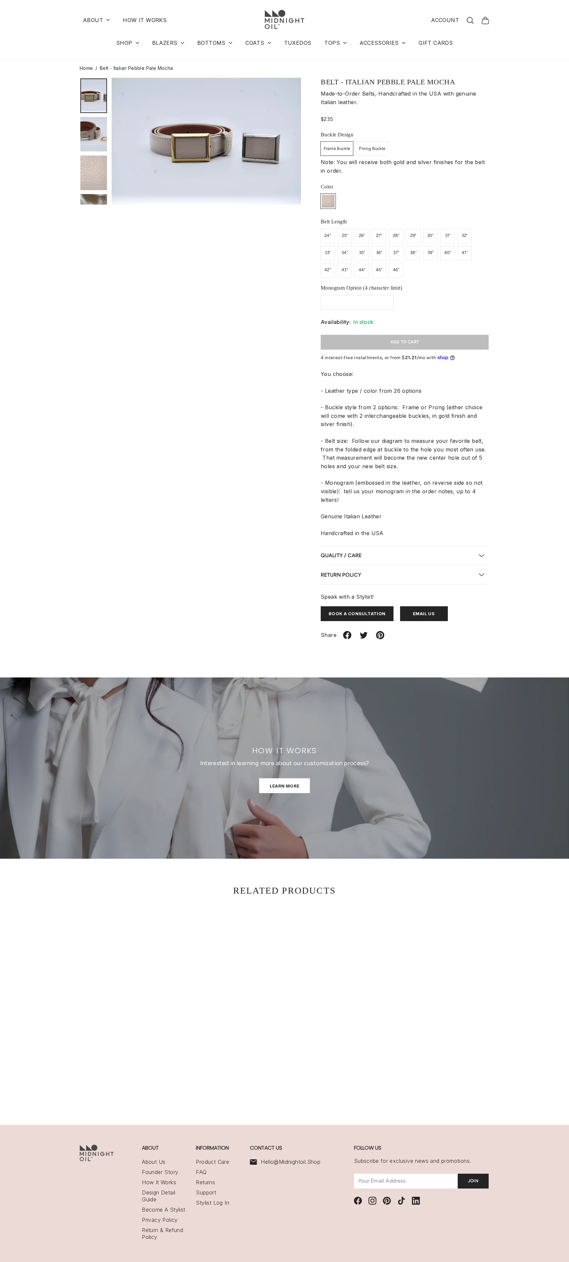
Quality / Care (341, 555)
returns (205, 1182)
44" (362, 269)
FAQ (201, 1172)
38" (413, 252)
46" (396, 269)
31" (447, 235)
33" (328, 252)
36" (379, 252)
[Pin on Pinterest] (380, 638)
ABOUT (94, 20)
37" (396, 252)
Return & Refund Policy (162, 1233)
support (206, 1192)
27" (379, 235)
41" (465, 252)
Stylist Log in (212, 1202)
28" (396, 235)
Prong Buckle (372, 148)
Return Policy (341, 575)
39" (430, 252)
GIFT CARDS (436, 43)
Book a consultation (357, 613)
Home (86, 68)
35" (362, 252)
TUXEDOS (298, 43)
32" (465, 235)
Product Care (212, 1162)
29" (413, 235)
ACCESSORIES (380, 43)
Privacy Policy (160, 1220)
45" (379, 269)
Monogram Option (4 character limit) (361, 288)
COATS (255, 43)
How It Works (159, 1182)
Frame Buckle (337, 148)
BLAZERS (165, 43)
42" (327, 269)
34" (344, 252)
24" (327, 235)
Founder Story (160, 1172)
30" (430, 235)
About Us (153, 1162)
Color (327, 186)
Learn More (285, 786)
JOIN (473, 1180)
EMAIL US (424, 613)
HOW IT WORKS (145, 20)
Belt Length (334, 221)
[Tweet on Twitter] (364, 638)
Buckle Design (337, 134)
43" (344, 269)
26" (362, 235)
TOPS (332, 43)
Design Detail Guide (158, 1196)
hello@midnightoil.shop (290, 1162)
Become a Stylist (163, 1209)
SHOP (125, 43)
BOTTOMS (212, 43)
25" (345, 235)
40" (447, 252)
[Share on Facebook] (347, 638)
